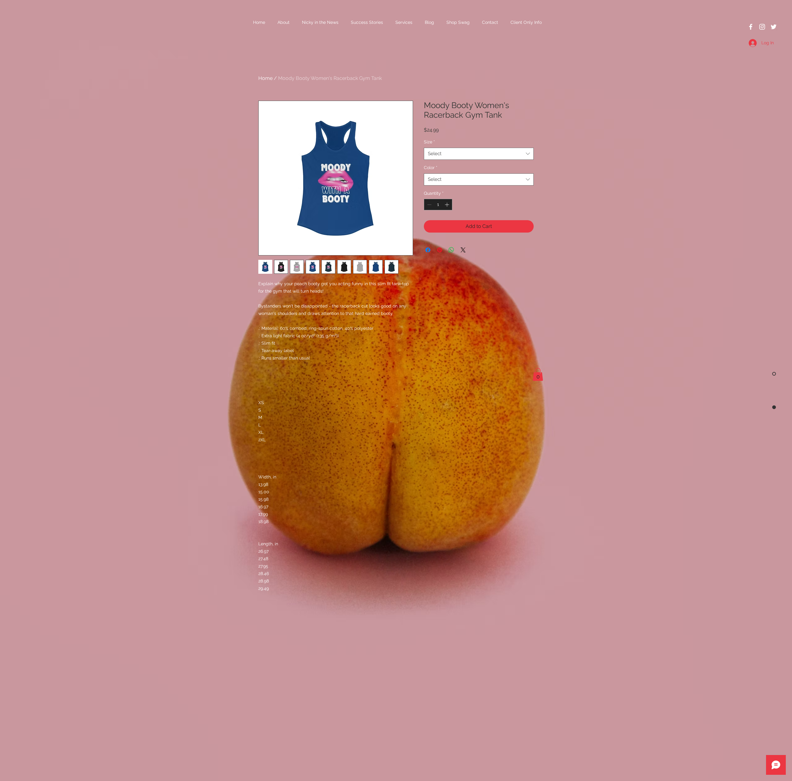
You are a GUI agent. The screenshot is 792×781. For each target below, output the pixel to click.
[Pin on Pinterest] (439, 250)
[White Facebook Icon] (751, 27)
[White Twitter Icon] (773, 27)
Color (430, 167)
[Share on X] (463, 250)
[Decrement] (429, 204)
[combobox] (479, 154)
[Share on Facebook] (428, 250)
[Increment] (447, 204)
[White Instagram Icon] (762, 27)
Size (429, 141)
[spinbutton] (438, 204)
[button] (537, 374)
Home (265, 78)
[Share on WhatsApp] (451, 250)
